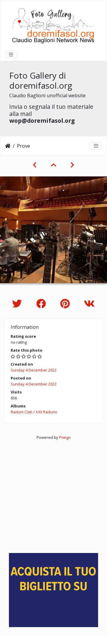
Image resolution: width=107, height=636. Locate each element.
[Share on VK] (89, 303)
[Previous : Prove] (35, 165)
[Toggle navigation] (11, 54)
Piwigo (65, 437)
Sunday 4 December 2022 (33, 370)
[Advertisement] (53, 494)
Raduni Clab (21, 412)
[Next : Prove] (72, 165)
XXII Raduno (46, 412)
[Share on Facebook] (42, 303)
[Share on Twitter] (18, 303)
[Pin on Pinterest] (66, 303)
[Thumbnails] (53, 165)
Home (7, 145)
